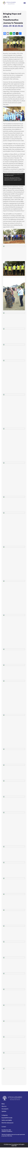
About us (4, 1106)
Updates (4, 1111)
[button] (24, 3)
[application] (14, 179)
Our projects (5, 1109)
